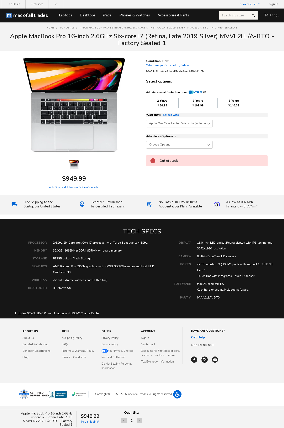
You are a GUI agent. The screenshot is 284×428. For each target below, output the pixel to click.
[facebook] (194, 359)
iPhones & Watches (134, 15)
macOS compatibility (210, 284)
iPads (107, 15)
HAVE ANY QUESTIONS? (208, 331)
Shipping (249, 4)
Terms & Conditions (74, 357)
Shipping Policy (72, 338)
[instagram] (204, 359)
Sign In (145, 338)
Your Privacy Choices (120, 351)
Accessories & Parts (173, 15)
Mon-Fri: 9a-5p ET (203, 345)
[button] (177, 394)
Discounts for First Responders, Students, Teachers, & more (160, 353)
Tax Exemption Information (157, 362)
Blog (25, 357)
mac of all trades (137, 394)
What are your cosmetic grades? (167, 65)
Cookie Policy (109, 344)
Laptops (65, 15)
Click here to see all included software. (223, 290)
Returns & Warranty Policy (78, 351)
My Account (148, 344)
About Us (28, 338)
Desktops (87, 15)
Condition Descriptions (36, 351)
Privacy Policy (110, 338)
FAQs (65, 344)
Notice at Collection (113, 357)
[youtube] (215, 359)
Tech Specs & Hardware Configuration (74, 187)
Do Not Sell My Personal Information (116, 366)
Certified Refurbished (35, 344)
